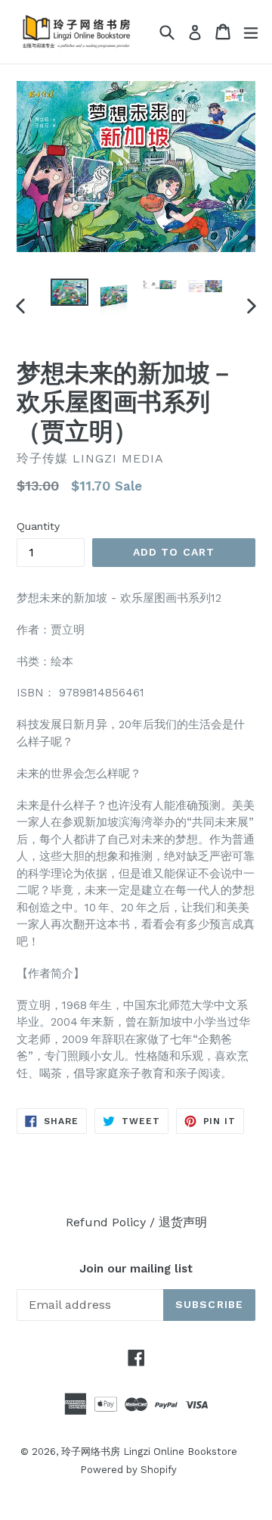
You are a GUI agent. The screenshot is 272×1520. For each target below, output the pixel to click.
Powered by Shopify (128, 1469)
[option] (69, 292)
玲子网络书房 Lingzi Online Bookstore (149, 1451)
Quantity (38, 526)
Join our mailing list (136, 1268)
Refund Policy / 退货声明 (136, 1222)
